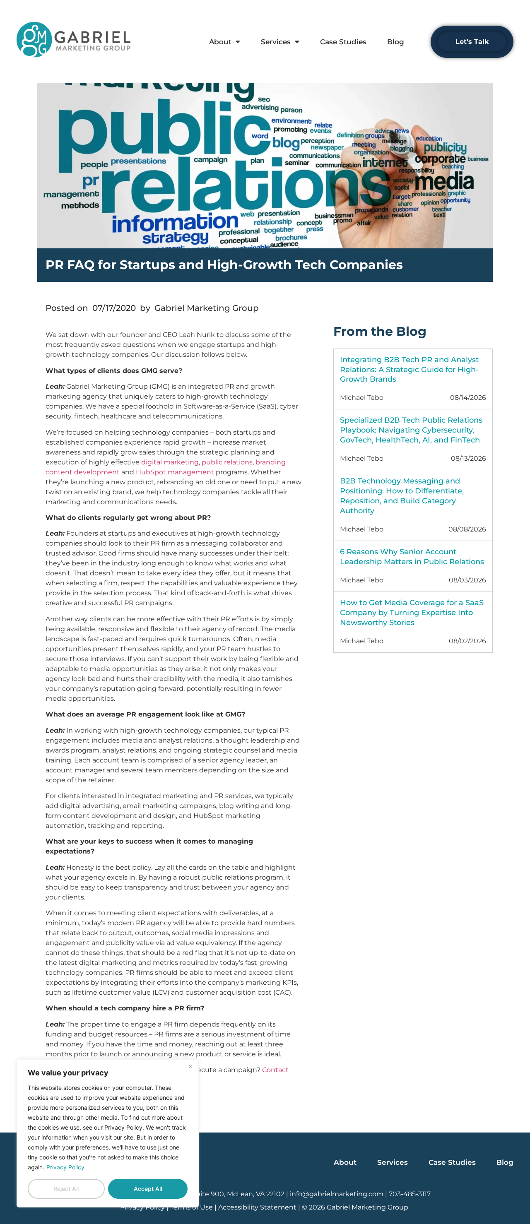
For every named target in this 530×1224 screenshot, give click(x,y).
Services (276, 42)
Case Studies (343, 42)
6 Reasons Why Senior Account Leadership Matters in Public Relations (412, 556)
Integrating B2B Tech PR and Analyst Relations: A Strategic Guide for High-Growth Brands (409, 369)
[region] (108, 1133)
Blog (395, 42)
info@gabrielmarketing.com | (339, 1194)
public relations (227, 462)
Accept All (148, 1188)
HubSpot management (175, 472)
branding (270, 462)
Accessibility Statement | (260, 1207)
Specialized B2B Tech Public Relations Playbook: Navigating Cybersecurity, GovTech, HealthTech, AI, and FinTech (411, 430)
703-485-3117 (410, 1194)
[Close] (190, 1066)
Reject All (66, 1188)
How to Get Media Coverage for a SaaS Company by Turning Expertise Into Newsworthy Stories (412, 612)
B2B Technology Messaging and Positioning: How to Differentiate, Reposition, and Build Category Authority (402, 495)
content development (83, 472)
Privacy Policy (65, 1167)
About (220, 42)
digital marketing (170, 462)
